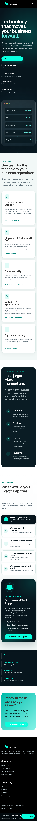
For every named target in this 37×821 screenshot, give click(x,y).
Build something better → (14, 318)
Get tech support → (12, 220)
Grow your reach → (12, 348)
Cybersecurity (6, 768)
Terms (10, 809)
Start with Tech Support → (18, 637)
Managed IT (5, 765)
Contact (4, 793)
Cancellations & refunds (8, 818)
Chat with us (28, 816)
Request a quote (7, 796)
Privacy (3, 809)
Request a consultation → (16, 724)
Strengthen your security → (15, 284)
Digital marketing (7, 774)
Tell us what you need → (12, 59)
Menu (34, 4)
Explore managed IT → (13, 253)
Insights (4, 790)
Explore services (10, 65)
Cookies (20, 818)
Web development (7, 771)
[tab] (18, 519)
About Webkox (6, 786)
